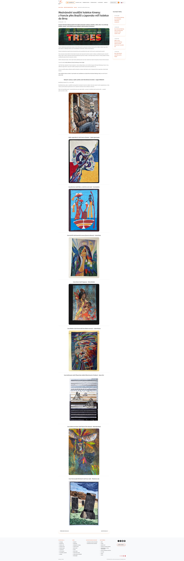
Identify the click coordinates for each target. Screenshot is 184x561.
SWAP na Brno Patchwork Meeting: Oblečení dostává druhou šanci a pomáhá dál (119, 43)
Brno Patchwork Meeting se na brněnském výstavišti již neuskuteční (119, 20)
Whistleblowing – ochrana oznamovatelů (105, 548)
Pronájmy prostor (86, 2)
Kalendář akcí (61, 543)
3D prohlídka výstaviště (63, 552)
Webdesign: (122, 559)
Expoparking (75, 543)
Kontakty (60, 554)
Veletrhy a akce (79, 2)
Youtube (122, 541)
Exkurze (102, 553)
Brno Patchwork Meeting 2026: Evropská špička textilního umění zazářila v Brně (119, 31)
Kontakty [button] (105, 2)
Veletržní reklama (76, 546)
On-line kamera (61, 551)
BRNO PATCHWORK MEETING (68, 7)
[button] (123, 2)
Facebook (118, 541)
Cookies (102, 543)
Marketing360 (75, 555)
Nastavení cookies (61, 559)
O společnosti (100, 2)
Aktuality (75, 7)
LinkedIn (125, 541)
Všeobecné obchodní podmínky (105, 546)
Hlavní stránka (60, 7)
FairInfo (74, 549)
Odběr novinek (121, 544)
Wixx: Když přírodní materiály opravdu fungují (118, 55)
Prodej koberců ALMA (76, 552)
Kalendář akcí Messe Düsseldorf (92, 543)
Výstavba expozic (94, 2)
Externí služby (75, 551)
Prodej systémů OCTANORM (77, 554)
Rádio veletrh (75, 548)
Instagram (120, 541)
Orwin (125, 559)
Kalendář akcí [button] (71, 2)
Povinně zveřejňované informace (106, 550)
